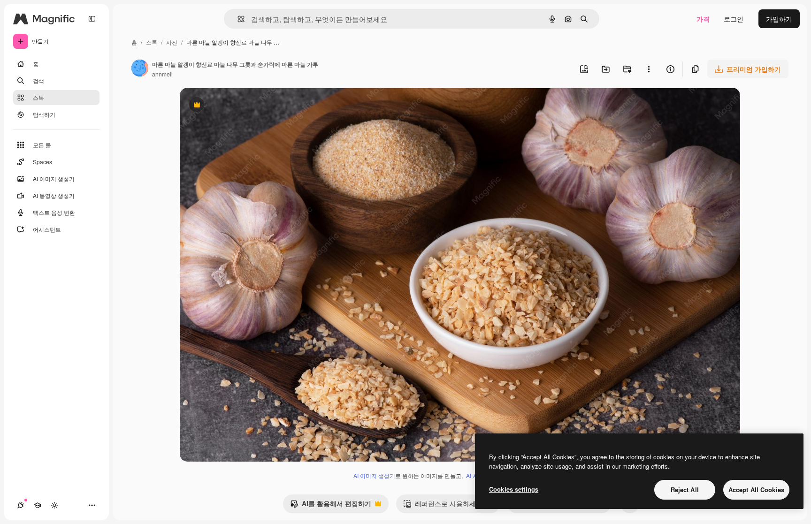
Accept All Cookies (756, 489)
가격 (703, 18)
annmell (162, 74)
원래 (234, 106)
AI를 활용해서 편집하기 (330, 506)
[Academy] (37, 505)
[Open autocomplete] (237, 19)
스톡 (151, 42)
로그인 (733, 18)
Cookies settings (513, 489)
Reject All (685, 489)
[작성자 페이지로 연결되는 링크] (139, 69)
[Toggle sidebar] (91, 18)
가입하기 (779, 18)
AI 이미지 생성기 (374, 475)
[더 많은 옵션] (648, 69)
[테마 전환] (54, 505)
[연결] (20, 505)
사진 (171, 42)
